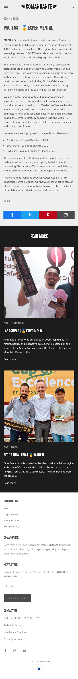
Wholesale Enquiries (15, 632)
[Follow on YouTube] (24, 650)
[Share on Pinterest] (48, 215)
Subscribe (17, 597)
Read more (10, 359)
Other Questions (13, 639)
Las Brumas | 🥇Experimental (24, 331)
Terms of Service (13, 520)
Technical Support (14, 625)
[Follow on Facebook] (5, 650)
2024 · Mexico (11, 19)
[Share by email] (65, 215)
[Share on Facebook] (12, 215)
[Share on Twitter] (30, 215)
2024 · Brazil (11, 447)
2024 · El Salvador (14, 323)
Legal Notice (11, 514)
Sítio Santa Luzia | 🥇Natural (24, 455)
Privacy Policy (11, 526)
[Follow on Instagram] (15, 650)
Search (7, 508)
